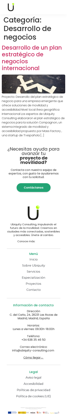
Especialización (33, 277)
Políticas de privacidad (33, 390)
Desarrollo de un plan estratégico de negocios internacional (32, 58)
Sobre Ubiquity (33, 265)
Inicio (33, 259)
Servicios (33, 271)
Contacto (33, 289)
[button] (53, 7)
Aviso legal (33, 377)
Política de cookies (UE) (33, 396)
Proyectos (33, 283)
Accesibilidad (33, 383)
